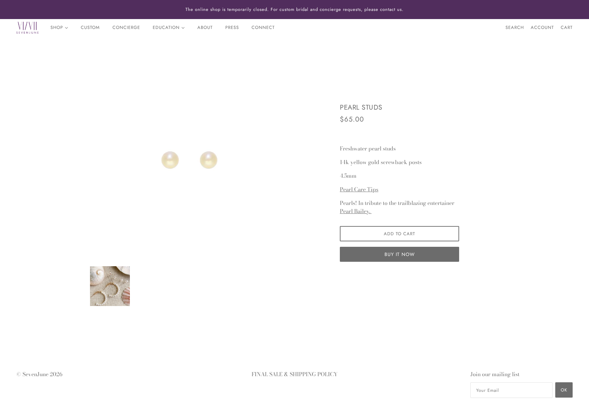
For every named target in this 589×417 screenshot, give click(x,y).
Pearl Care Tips (359, 189)
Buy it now (399, 254)
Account (542, 27)
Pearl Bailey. (356, 211)
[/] (27, 27)
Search (514, 27)
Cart (567, 27)
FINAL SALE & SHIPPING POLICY (295, 374)
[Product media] (110, 286)
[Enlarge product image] (189, 160)
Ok (564, 390)
